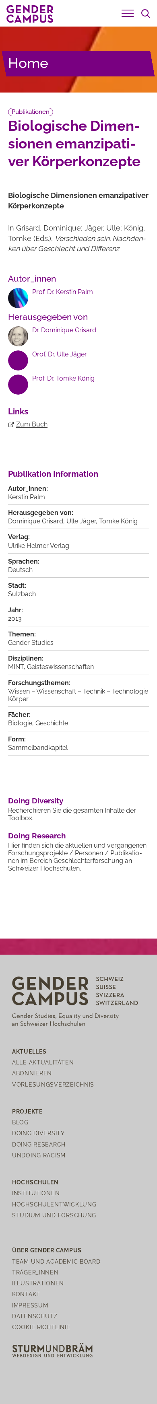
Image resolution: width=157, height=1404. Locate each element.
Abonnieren (32, 1073)
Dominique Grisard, (37, 521)
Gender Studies (31, 642)
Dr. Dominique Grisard (64, 330)
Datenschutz (35, 1316)
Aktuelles (29, 1051)
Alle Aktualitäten (43, 1062)
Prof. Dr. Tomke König (63, 378)
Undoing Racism (39, 1155)
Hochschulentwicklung (54, 1204)
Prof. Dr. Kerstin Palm (62, 292)
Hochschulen (35, 1182)
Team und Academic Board (56, 1261)
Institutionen (36, 1193)
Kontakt (26, 1294)
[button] (127, 13)
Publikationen (31, 111)
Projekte (27, 1111)
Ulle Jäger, (82, 521)
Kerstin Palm (26, 497)
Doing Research (37, 835)
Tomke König (118, 521)
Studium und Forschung (54, 1215)
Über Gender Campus (47, 1250)
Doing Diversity (35, 800)
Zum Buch (32, 424)
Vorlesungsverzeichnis (53, 1084)
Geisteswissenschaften (60, 667)
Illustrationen (38, 1283)
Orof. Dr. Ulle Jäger (59, 354)
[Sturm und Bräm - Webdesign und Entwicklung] (52, 1349)
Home (28, 63)
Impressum (30, 1305)
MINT (16, 667)
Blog (20, 1122)
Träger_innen (35, 1272)
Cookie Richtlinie (41, 1327)
